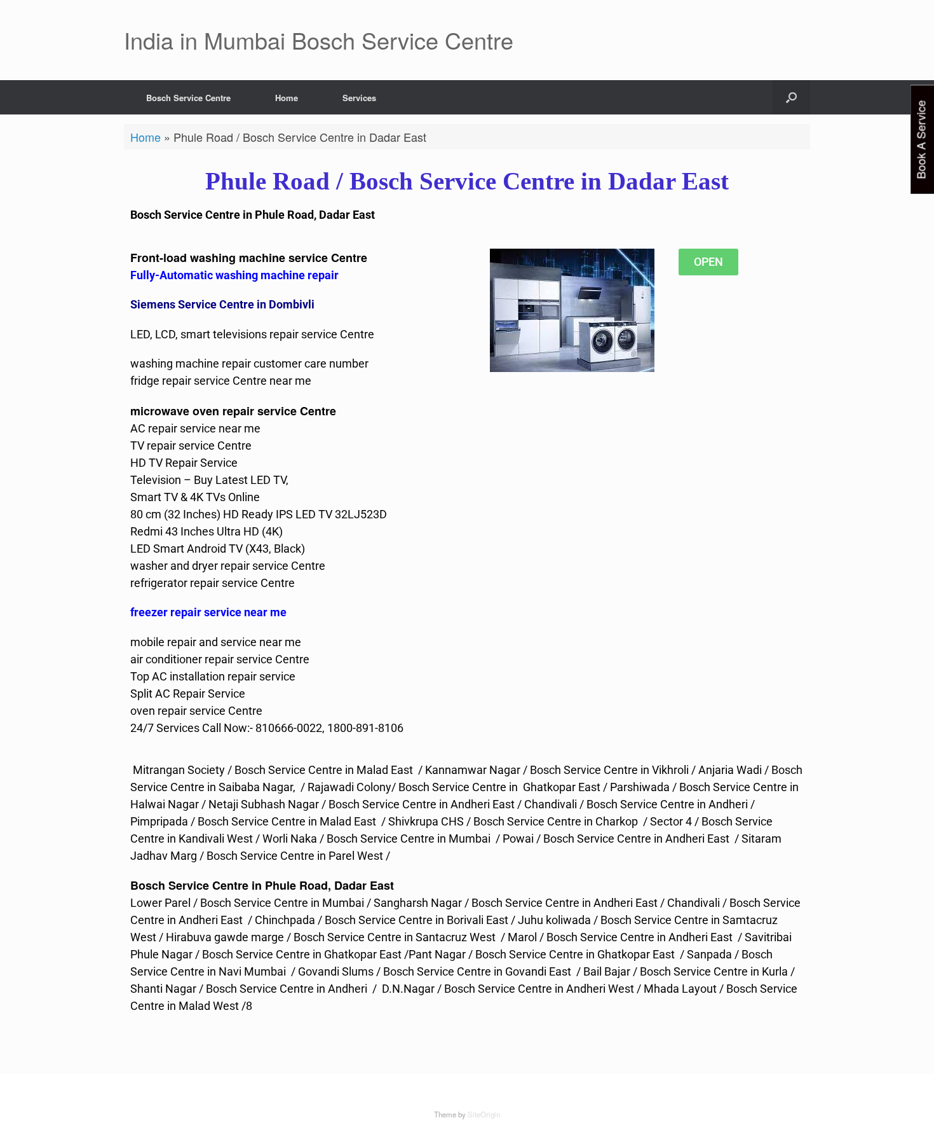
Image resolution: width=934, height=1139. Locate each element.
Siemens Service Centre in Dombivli (222, 304)
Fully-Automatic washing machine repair (234, 275)
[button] (791, 97)
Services (359, 98)
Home (286, 98)
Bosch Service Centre (188, 98)
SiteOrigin (484, 1114)
